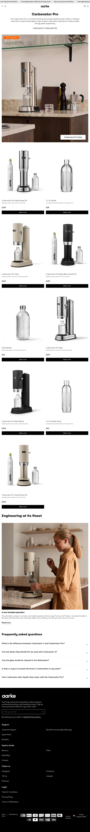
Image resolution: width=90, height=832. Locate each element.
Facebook (50, 771)
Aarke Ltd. (68, 818)
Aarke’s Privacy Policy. (32, 717)
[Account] (5, 6)
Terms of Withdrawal (10, 802)
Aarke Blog (6, 755)
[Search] (2, 6)
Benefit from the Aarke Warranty (59, 730)
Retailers (5, 740)
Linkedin (49, 776)
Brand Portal (3, 815)
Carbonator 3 (38, 28)
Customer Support (9, 730)
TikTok (4, 776)
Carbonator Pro (51, 28)
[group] (45, 573)
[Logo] (45, 6)
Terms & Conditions (10, 792)
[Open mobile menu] (87, 6)
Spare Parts (6, 735)
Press (48, 750)
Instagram (6, 771)
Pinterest (5, 781)
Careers (5, 760)
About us (5, 750)
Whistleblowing (13, 814)
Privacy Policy (7, 797)
